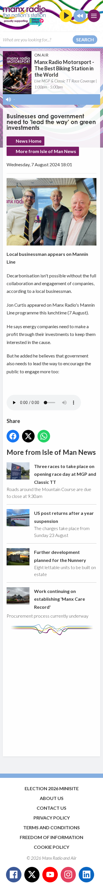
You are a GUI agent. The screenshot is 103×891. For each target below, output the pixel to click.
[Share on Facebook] (13, 436)
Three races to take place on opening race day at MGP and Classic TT (65, 474)
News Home (28, 141)
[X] (32, 874)
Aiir (73, 858)
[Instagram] (68, 874)
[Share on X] (28, 436)
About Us (52, 798)
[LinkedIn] (86, 874)
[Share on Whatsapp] (43, 436)
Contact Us (51, 808)
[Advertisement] (51, 693)
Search (85, 39)
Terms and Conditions (51, 827)
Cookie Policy (51, 847)
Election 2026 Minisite (52, 788)
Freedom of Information (51, 837)
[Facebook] (13, 874)
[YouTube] (50, 874)
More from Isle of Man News (46, 151)
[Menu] (94, 15)
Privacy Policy (51, 817)
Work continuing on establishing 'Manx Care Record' (59, 599)
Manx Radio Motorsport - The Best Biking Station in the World (64, 68)
